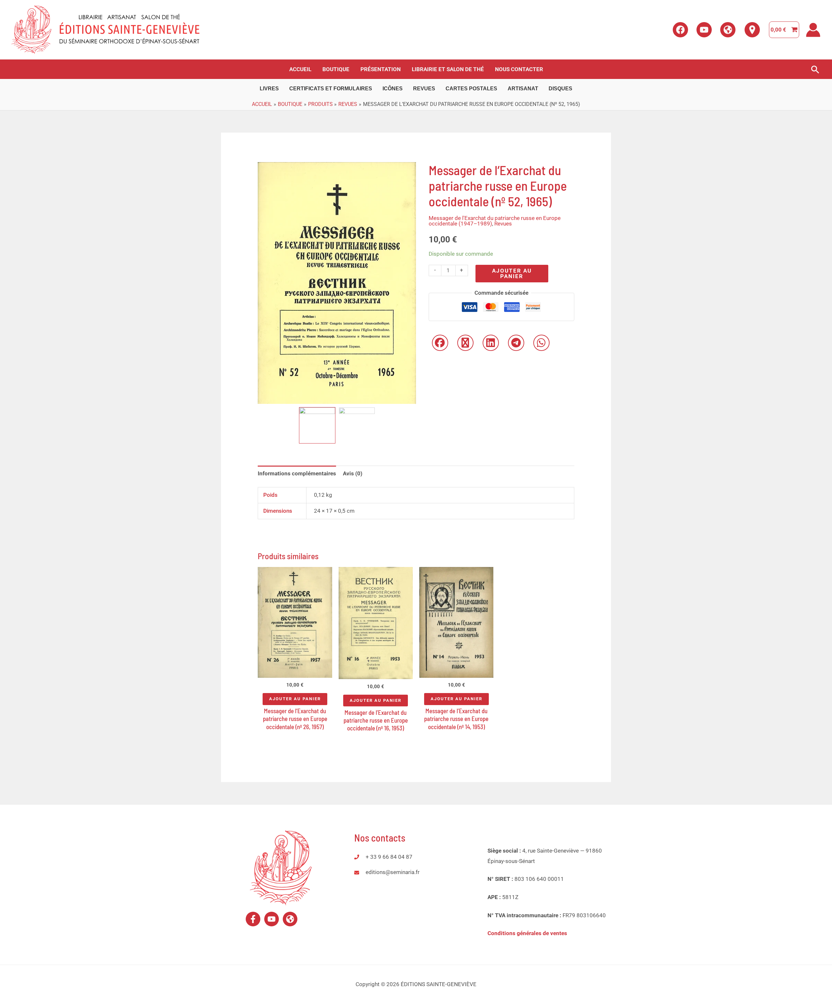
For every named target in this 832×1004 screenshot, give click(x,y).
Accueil (300, 69)
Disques (560, 88)
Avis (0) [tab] (352, 473)
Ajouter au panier (512, 273)
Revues (424, 88)
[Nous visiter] (752, 29)
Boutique (335, 69)
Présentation (380, 69)
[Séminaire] (290, 919)
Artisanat (523, 88)
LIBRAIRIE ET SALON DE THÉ (448, 69)
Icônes (393, 88)
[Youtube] (704, 29)
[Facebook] (680, 29)
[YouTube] (271, 919)
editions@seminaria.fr (393, 872)
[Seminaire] (727, 29)
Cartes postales (471, 88)
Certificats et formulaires (330, 88)
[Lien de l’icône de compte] (813, 29)
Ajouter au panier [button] (295, 698)
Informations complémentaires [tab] (297, 473)
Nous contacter (519, 69)
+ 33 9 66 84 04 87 (389, 857)
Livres (269, 88)
